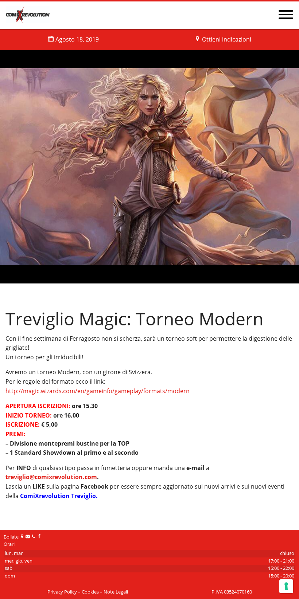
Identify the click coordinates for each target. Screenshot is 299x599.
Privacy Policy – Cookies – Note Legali (87, 592)
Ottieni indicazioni (226, 39)
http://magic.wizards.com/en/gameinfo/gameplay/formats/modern (97, 391)
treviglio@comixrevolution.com (51, 477)
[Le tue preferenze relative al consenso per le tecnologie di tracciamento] (286, 586)
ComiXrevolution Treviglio (58, 496)
